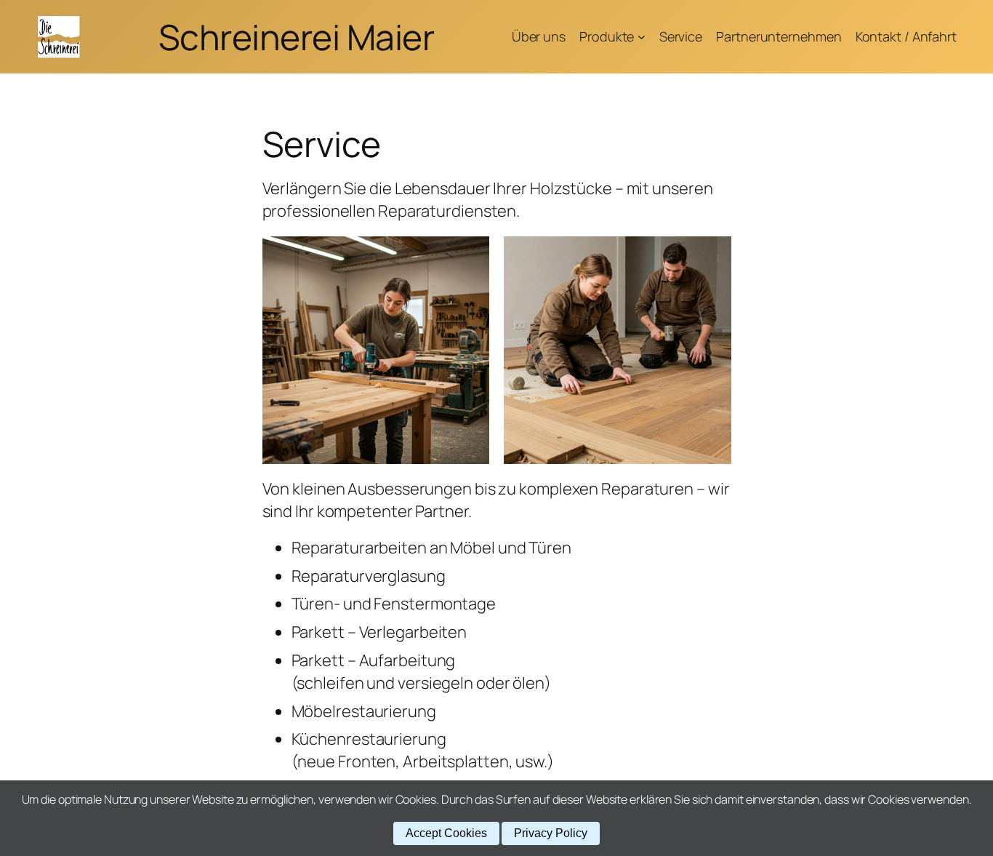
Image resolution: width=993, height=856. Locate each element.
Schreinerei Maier (296, 36)
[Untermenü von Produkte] (642, 37)
